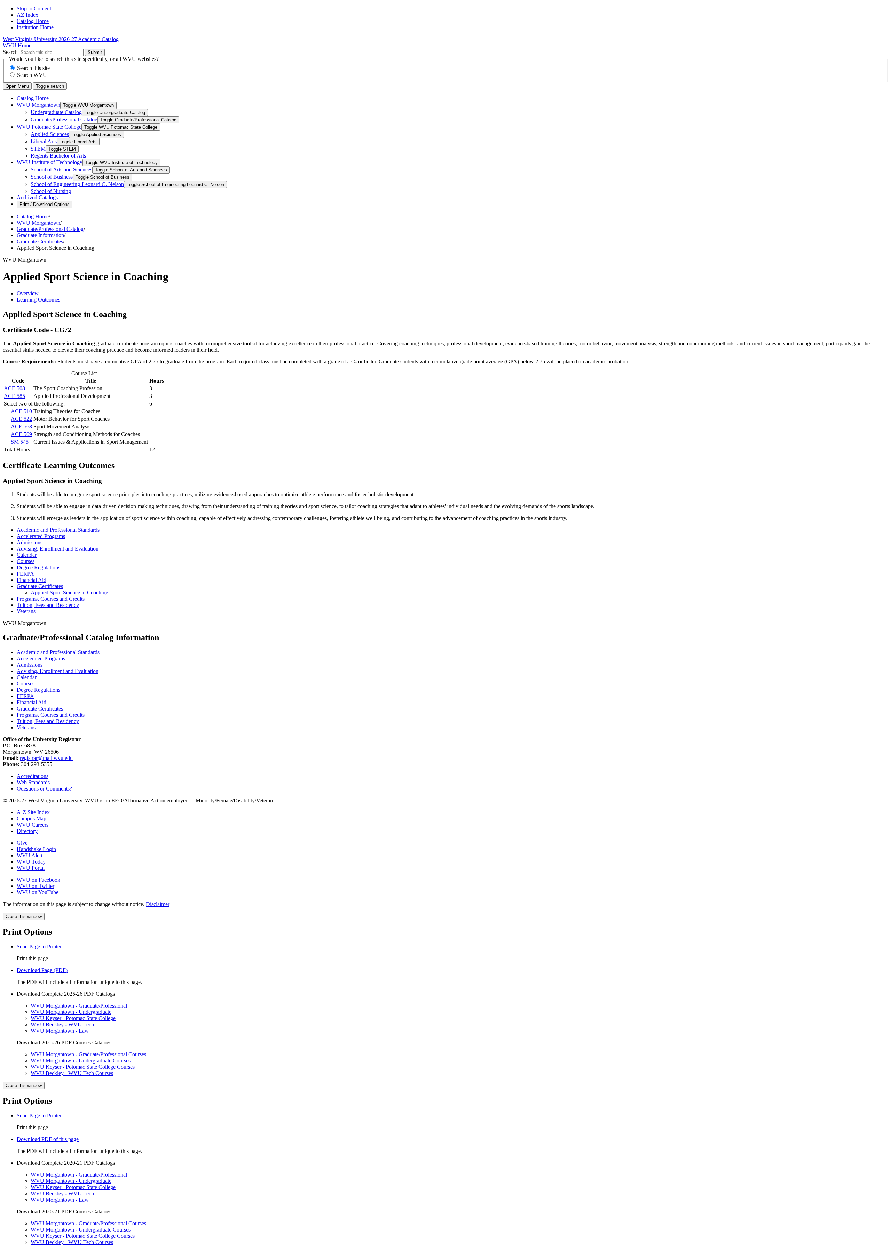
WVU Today (31, 862)
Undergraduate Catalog (56, 112)
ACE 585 (14, 396)
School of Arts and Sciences (61, 170)
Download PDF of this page (48, 1139)
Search (10, 52)
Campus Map (31, 818)
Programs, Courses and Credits (51, 599)
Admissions (29, 542)
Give (22, 843)
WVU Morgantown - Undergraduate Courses (81, 1061)
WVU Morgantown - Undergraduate (71, 1012)
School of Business (52, 177)
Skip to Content (34, 8)
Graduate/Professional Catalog (50, 229)
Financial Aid (31, 580)
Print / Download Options (44, 204)
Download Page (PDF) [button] (42, 970)
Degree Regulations (38, 567)
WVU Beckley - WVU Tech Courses (72, 1073)
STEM (38, 149)
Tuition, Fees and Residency (48, 605)
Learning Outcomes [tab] (38, 300)
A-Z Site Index (33, 812)
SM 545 (20, 442)
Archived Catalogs (37, 197)
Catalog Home (33, 21)
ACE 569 (21, 434)
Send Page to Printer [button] (39, 946)
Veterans (26, 611)
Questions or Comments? (44, 789)
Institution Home (35, 27)
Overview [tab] (28, 293)
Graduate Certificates (40, 241)
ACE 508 (14, 388)
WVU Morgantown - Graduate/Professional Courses (88, 1054)
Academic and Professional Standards (58, 530)
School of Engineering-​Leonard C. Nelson (77, 184)
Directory (27, 831)
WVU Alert (29, 855)
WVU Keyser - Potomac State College (73, 1018)
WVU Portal (31, 868)
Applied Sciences (50, 134)
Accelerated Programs (41, 536)
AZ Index (27, 15)
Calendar (27, 555)
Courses (25, 561)
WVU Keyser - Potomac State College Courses (83, 1067)
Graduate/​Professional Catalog (64, 119)
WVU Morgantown (38, 105)
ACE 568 (21, 427)
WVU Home (17, 45)
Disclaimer (157, 904)
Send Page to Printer (39, 1115)
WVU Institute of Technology (49, 162)
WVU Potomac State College (49, 127)
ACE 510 (21, 411)
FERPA (25, 574)
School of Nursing (51, 191)
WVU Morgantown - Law (60, 1031)
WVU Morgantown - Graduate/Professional (79, 1006)
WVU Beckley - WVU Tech (62, 1024)
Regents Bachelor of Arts (58, 156)
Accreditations (32, 776)
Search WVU (32, 75)
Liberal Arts (44, 141)
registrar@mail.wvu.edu (46, 758)
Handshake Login (36, 849)
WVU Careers (32, 825)
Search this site (33, 68)
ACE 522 (21, 419)
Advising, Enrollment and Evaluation (57, 549)
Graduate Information (40, 235)
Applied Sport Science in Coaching (69, 592)
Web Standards (33, 782)
